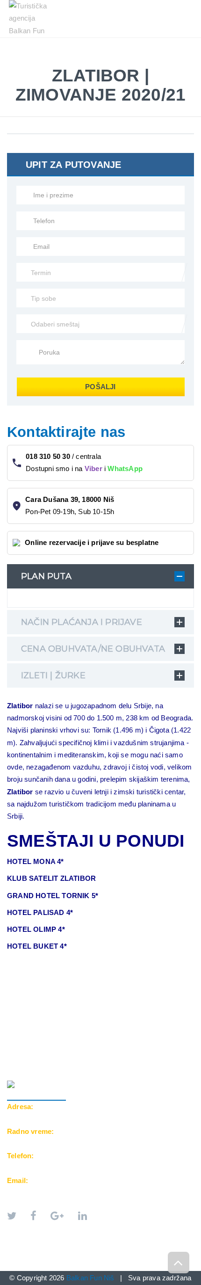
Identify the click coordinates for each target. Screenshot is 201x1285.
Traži (118, 61)
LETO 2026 (32, 42)
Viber (93, 468)
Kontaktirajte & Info (53, 61)
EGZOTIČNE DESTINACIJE (56, 52)
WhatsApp (125, 468)
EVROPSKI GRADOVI (98, 42)
